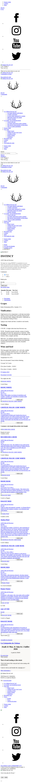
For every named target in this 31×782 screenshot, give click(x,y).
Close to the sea (11, 122)
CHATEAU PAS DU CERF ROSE (12, 546)
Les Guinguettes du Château (10, 643)
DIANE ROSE (6, 481)
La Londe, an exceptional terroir (12, 120)
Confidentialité (15, 765)
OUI (2, 777)
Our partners (4, 765)
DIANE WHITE (6, 387)
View (2, 450)
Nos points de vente (6, 77)
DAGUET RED (6, 501)
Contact (6, 3)
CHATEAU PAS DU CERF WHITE (13, 407)
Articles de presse (11, 701)
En (3, 9)
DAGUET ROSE (6, 621)
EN (3, 8)
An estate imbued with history (15, 113)
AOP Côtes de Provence (7, 390)
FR (2, 8)
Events (9, 698)
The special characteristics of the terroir (17, 125)
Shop (5, 5)
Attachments (7, 300)
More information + (6, 670)
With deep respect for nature (14, 117)
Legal (9, 765)
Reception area (8, 138)
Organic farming (11, 119)
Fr (1, 9)
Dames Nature (11, 135)
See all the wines (5, 287)
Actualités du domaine (6, 640)
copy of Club (5, 609)
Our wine (6, 129)
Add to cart (4, 285)
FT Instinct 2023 (5, 372)
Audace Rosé (5, 520)
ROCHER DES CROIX (9, 437)
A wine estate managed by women (16, 116)
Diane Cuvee (10, 131)
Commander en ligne (6, 74)
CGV (20, 765)
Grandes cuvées (11, 134)
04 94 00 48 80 (7, 680)
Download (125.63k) (6, 375)
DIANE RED (5, 567)
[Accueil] (16, 110)
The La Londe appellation (14, 126)
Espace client (7, 2)
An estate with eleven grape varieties (16, 123)
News (5, 697)
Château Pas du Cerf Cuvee (14, 132)
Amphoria (10, 137)
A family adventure (12, 114)
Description (7, 298)
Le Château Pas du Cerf (10, 111)
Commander (4, 94)
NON (6, 777)
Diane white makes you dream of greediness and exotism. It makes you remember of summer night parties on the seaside (14, 396)
